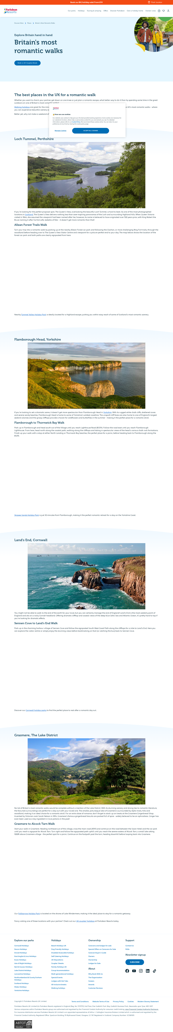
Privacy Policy (118, 1002)
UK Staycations (57, 960)
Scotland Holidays (21, 983)
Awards (91, 985)
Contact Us (129, 946)
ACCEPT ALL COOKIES (90, 131)
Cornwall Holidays (21, 946)
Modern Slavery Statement (148, 1002)
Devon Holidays (20, 949)
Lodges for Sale (94, 963)
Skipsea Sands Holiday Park (26, 515)
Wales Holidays (20, 987)
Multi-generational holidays (62, 974)
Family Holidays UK (59, 967)
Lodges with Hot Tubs (59, 981)
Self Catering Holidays (60, 956)
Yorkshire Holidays (21, 990)
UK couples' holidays (85, 921)
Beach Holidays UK (58, 946)
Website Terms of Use (101, 1002)
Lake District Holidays (22, 970)
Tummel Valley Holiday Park (33, 314)
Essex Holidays (20, 960)
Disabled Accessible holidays (62, 953)
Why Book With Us (95, 974)
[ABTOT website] (86, 1024)
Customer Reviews (95, 988)
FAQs (127, 949)
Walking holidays (22, 107)
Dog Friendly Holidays (60, 949)
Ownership (92, 960)
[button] (163, 10)
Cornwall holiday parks (36, 710)
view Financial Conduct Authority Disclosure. (142, 1009)
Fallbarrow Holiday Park (29, 913)
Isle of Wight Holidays (23, 963)
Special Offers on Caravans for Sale (102, 949)
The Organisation (95, 978)
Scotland (29, 214)
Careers (91, 981)
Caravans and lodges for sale (99, 946)
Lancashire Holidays (22, 974)
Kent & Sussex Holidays (23, 967)
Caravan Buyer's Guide (97, 953)
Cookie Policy (76, 122)
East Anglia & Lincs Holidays (25, 956)
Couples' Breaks (57, 963)
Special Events (57, 978)
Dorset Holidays (20, 953)
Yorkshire (107, 412)
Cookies (131, 1002)
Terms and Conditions (80, 1002)
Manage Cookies (60, 131)
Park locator (156, 2)
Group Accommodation (60, 970)
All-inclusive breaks (58, 985)
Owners (91, 956)
